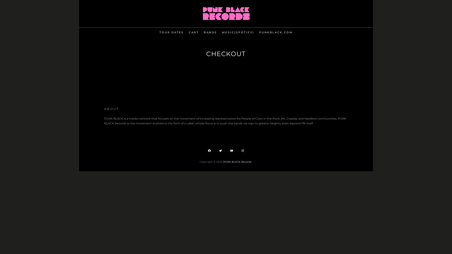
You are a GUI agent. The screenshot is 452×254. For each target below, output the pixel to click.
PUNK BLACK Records (237, 161)
